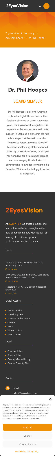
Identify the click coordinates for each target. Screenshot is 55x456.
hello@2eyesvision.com (25, 393)
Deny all (27, 435)
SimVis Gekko (14, 310)
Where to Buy (14, 330)
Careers (11, 322)
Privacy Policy (33, 451)
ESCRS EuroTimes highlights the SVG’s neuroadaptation (24, 264)
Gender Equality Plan (18, 363)
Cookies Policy (15, 351)
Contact (10, 378)
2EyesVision (14, 223)
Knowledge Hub (15, 314)
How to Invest (14, 334)
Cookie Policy (20, 451)
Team (10, 326)
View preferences (27, 444)
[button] (50, 398)
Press (8, 250)
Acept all (27, 427)
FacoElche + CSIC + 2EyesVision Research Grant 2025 (26, 288)
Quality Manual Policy (18, 359)
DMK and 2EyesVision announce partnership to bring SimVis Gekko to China (27, 276)
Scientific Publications (18, 318)
